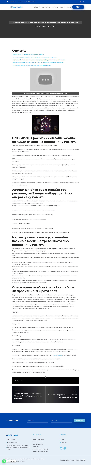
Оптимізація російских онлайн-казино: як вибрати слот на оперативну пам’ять (35, 57)
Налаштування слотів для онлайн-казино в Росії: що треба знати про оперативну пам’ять (38, 62)
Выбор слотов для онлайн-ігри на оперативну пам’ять (28, 54)
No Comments (51, 26)
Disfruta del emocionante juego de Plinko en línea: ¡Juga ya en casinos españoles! (28, 396)
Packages (55, 7)
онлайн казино (58, 355)
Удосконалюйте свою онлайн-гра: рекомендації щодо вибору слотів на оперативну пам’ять (39, 60)
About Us (37, 7)
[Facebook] (61, 448)
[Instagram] (64, 448)
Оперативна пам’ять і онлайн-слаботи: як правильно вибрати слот (32, 65)
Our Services (46, 7)
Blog (61, 7)
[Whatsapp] (4, 461)
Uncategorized (18, 380)
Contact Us (68, 7)
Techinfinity (22, 461)
